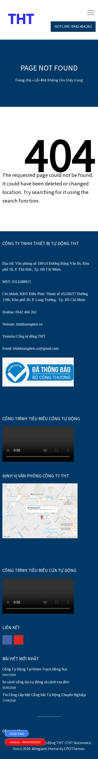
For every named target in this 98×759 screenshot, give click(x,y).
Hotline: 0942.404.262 (73, 26)
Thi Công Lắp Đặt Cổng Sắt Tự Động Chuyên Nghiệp (44, 694)
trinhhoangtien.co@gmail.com (36, 348)
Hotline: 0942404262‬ (25, 742)
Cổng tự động (26, 336)
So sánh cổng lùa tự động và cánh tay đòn (35, 681)
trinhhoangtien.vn (29, 324)
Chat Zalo (17, 733)
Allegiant (39, 748)
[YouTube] (18, 640)
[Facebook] (7, 640)
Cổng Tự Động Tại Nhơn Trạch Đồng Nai (34, 669)
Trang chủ (23, 80)
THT (41, 336)
